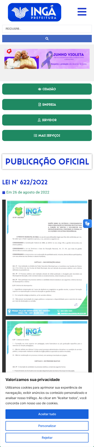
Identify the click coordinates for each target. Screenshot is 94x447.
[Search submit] (47, 38)
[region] (47, 409)
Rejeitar (47, 437)
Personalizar (47, 426)
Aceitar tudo (47, 414)
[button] (82, 12)
